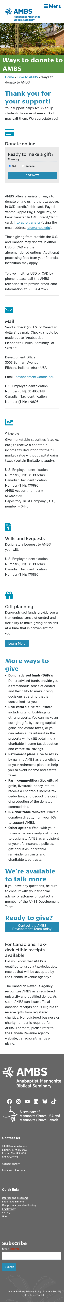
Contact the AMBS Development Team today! (32, 927)
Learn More (16, 643)
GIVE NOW (32, 175)
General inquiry (11, 1163)
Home (9, 77)
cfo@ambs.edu (38, 227)
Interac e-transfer (27, 222)
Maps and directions (13, 1170)
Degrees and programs (15, 1197)
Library (6, 1212)
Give (4, 1216)
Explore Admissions (13, 1201)
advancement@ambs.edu (35, 377)
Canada (30, 166)
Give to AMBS (27, 77)
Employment (9, 1208)
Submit (9, 1266)
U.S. (14, 166)
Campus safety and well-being (19, 1205)
